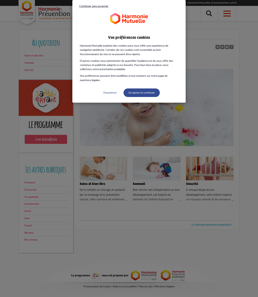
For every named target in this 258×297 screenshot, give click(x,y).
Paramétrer (110, 92)
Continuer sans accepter (93, 6)
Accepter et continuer (141, 92)
